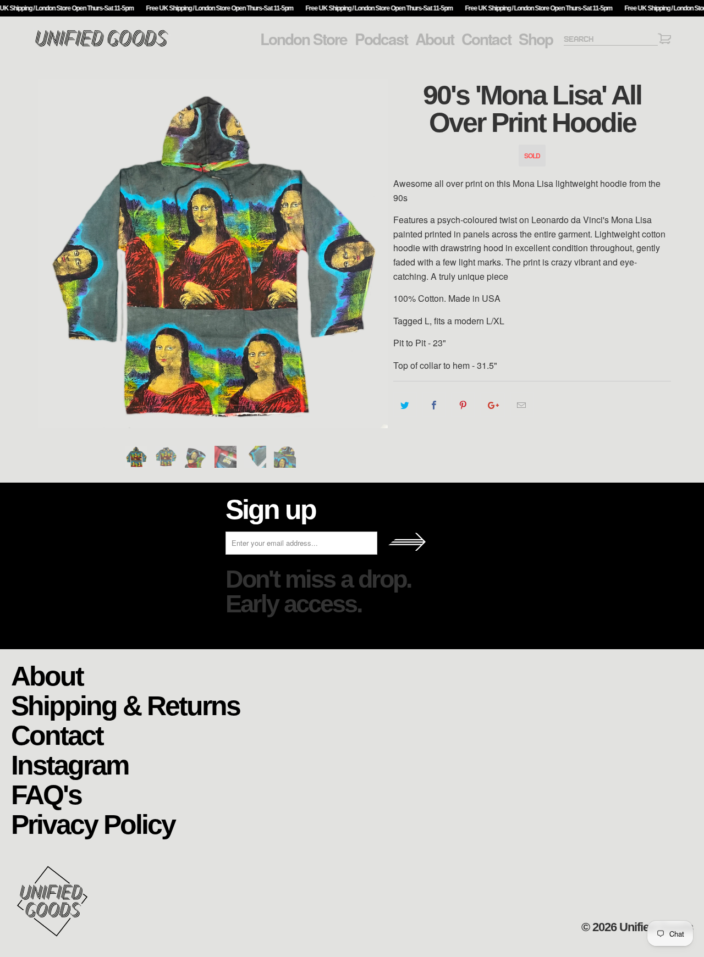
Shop (536, 39)
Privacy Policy (93, 823)
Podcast (381, 39)
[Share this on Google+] (492, 405)
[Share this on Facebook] (434, 405)
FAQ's (46, 794)
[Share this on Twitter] (405, 405)
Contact (486, 39)
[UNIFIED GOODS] (101, 45)
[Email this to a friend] (522, 405)
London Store (303, 39)
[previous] (52, 253)
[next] (374, 253)
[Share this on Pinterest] (463, 405)
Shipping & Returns (125, 705)
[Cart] (664, 40)
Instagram (69, 764)
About (434, 39)
